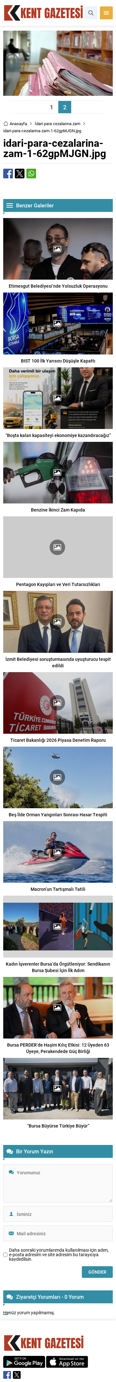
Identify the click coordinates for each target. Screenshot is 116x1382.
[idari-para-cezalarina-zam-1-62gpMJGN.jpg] (58, 93)
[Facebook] (7, 1375)
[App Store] (67, 1364)
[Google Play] (24, 1364)
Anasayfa (18, 123)
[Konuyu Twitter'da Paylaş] (19, 173)
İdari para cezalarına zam (57, 123)
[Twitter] (17, 1375)
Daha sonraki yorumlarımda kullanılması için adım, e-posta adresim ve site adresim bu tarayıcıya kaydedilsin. (59, 1254)
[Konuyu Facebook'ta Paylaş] (8, 173)
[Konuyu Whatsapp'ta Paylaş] (31, 173)
